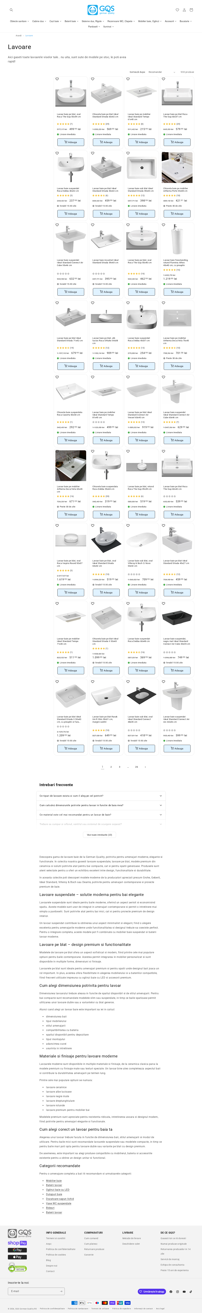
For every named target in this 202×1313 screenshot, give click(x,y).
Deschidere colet (131, 1244)
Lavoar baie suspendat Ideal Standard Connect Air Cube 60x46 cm (176, 415)
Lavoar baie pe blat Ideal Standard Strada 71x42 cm (70, 339)
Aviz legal (160, 1309)
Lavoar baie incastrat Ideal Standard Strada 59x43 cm (105, 261)
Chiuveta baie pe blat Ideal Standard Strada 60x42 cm (105, 115)
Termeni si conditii (55, 1238)
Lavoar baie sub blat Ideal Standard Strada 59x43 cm (141, 189)
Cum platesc (91, 1244)
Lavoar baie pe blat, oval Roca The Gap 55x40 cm (140, 261)
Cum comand (91, 1238)
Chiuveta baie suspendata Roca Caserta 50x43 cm (69, 413)
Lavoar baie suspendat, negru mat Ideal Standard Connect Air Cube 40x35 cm (176, 641)
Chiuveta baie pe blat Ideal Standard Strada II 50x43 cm (105, 641)
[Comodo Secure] (17, 1271)
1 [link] (102, 766)
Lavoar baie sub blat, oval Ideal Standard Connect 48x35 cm (140, 719)
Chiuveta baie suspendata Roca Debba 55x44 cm (105, 487)
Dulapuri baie (54, 1194)
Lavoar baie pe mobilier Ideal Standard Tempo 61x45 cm (139, 117)
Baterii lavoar (54, 1185)
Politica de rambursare (78, 1309)
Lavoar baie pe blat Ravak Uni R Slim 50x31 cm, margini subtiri (105, 719)
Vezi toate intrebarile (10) (99, 835)
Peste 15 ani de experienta (175, 1270)
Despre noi (51, 1265)
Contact (50, 1271)
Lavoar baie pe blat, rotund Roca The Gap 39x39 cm (141, 487)
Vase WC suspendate (58, 1203)
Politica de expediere (121, 1309)
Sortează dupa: (138, 72)
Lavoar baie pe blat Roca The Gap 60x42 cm (175, 487)
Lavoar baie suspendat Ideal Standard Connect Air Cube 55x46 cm (70, 262)
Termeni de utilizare (100, 1309)
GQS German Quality (24, 1309)
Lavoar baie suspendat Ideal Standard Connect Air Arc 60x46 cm (176, 719)
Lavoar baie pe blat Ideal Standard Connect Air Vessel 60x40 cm (140, 415)
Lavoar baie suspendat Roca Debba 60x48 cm (139, 640)
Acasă (19, 36)
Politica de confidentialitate (60, 1249)
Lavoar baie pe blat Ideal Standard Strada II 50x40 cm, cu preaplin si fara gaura (69, 720)
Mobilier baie (54, 1180)
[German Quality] (20, 1237)
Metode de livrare (131, 1238)
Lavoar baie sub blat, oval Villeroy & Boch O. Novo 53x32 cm (140, 563)
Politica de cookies (56, 1254)
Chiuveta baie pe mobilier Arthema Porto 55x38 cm (175, 189)
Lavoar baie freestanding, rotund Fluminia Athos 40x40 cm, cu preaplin (175, 262)
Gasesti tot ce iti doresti (173, 1238)
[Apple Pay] (17, 1258)
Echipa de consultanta (172, 1265)
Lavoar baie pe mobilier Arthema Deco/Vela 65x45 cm (70, 489)
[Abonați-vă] (61, 1291)
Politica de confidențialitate (52, 1309)
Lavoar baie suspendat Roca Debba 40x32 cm (68, 189)
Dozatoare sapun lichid (60, 1198)
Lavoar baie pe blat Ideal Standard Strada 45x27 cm (176, 562)
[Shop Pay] (17, 1244)
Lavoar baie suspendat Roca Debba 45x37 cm (139, 339)
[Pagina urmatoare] (145, 767)
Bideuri (50, 1207)
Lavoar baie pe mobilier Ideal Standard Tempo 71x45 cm (68, 641)
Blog (48, 1260)
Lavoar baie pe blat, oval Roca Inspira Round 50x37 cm (69, 563)
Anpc (48, 1244)
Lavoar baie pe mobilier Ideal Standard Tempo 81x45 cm (103, 415)
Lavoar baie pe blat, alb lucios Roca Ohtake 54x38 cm (105, 340)
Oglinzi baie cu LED (57, 1189)
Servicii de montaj (170, 1259)
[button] (11, 9)
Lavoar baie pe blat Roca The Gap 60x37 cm (175, 115)
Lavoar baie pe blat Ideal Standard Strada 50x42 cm (105, 189)
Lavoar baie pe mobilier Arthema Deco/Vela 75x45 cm (176, 340)
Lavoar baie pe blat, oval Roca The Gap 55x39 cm (69, 115)
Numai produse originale (174, 1244)
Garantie (89, 1254)
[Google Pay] (17, 1251)
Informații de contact (143, 1309)
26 (136, 767)
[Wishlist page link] (177, 10)
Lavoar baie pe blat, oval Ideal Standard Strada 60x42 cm (104, 563)
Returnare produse (94, 1249)
